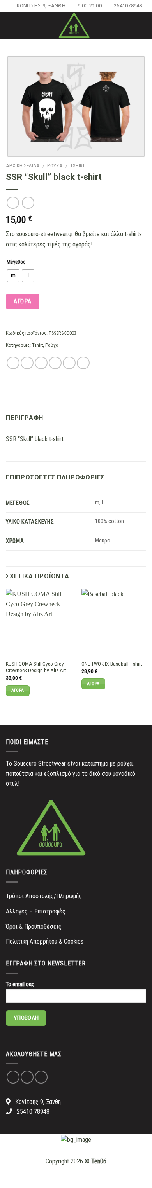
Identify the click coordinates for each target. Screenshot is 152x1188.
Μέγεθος (16, 262)
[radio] (13, 276)
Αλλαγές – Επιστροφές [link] (35, 911)
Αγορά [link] (17, 690)
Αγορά (22, 301)
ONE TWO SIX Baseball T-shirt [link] (111, 663)
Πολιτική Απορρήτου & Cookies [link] (44, 941)
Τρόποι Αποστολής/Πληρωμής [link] (44, 896)
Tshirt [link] (77, 165)
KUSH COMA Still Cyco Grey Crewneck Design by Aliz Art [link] (36, 667)
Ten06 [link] (98, 1161)
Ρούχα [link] (55, 165)
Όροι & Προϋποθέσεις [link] (34, 926)
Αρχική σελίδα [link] (23, 165)
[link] (37, 6)
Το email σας (20, 984)
